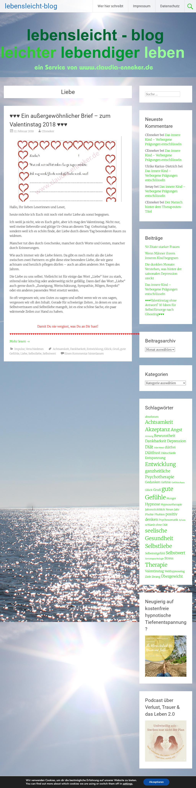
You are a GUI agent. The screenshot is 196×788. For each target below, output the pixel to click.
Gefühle (166, 482)
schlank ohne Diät (156, 524)
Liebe (23, 353)
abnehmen (151, 416)
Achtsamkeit (61, 349)
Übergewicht (172, 576)
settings (127, 784)
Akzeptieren (156, 782)
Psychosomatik (168, 520)
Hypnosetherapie (171, 504)
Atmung (149, 436)
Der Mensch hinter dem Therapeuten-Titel (164, 206)
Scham (182, 520)
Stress (168, 558)
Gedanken (152, 482)
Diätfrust (152, 453)
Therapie (156, 564)
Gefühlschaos (178, 482)
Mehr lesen (20, 341)
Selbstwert (49, 353)
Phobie (149, 514)
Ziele (148, 576)
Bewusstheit (164, 436)
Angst (176, 429)
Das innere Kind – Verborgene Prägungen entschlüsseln (163, 139)
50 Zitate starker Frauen (162, 247)
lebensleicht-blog (31, 6)
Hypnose (152, 504)
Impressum (141, 6)
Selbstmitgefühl (155, 553)
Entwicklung (95, 349)
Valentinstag (154, 571)
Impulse (19, 349)
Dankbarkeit (78, 349)
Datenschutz (170, 6)
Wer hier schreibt (110, 6)
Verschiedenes (35, 349)
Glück (108, 349)
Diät (149, 447)
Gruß (116, 349)
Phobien (159, 514)
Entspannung (155, 458)
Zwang (156, 576)
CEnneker (48, 131)
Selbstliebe (35, 353)
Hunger (171, 498)
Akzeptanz (157, 429)
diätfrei (170, 447)
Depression (176, 441)
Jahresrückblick (155, 509)
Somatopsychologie (154, 558)
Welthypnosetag (175, 571)
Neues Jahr (172, 509)
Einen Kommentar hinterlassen (84, 353)
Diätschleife (168, 453)
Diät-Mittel (159, 448)
